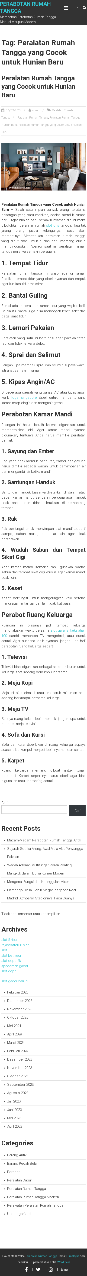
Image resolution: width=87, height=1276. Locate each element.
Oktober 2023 (17, 1076)
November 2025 (19, 1009)
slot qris (52, 225)
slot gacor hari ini (14, 981)
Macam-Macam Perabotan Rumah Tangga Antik (44, 840)
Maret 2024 (16, 1043)
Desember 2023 (19, 1059)
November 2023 (19, 1068)
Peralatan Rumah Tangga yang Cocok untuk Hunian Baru (38, 86)
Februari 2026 (17, 992)
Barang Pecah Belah (23, 1163)
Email (65, 1269)
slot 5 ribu (9, 940)
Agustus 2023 (17, 1093)
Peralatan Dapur (19, 1180)
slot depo (8, 971)
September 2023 (20, 1084)
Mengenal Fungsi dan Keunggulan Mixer (38, 882)
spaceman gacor (14, 966)
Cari (4, 803)
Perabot (13, 1172)
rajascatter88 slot (15, 945)
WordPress (63, 1262)
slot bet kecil (11, 955)
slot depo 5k (11, 961)
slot (4, 950)
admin (36, 110)
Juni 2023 (14, 1110)
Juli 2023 (14, 1101)
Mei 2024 (14, 1026)
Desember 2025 (19, 1001)
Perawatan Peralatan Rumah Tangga (35, 1205)
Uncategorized (19, 1214)
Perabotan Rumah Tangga (41, 1256)
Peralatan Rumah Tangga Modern (33, 1197)
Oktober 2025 (17, 1017)
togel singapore (24, 397)
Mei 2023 (14, 1118)
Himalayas (72, 1256)
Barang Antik (16, 1155)
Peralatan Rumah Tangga (32, 117)
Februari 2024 (17, 1051)
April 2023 (14, 1126)
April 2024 (14, 1034)
